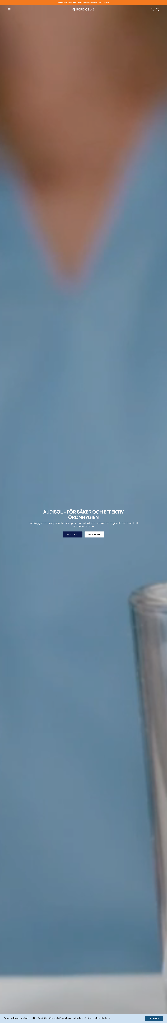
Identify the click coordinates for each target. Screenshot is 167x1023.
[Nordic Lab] (83, 9)
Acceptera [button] (154, 1018)
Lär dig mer (94, 534)
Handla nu (72, 534)
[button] (152, 9)
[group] (83, 2)
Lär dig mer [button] (106, 1018)
